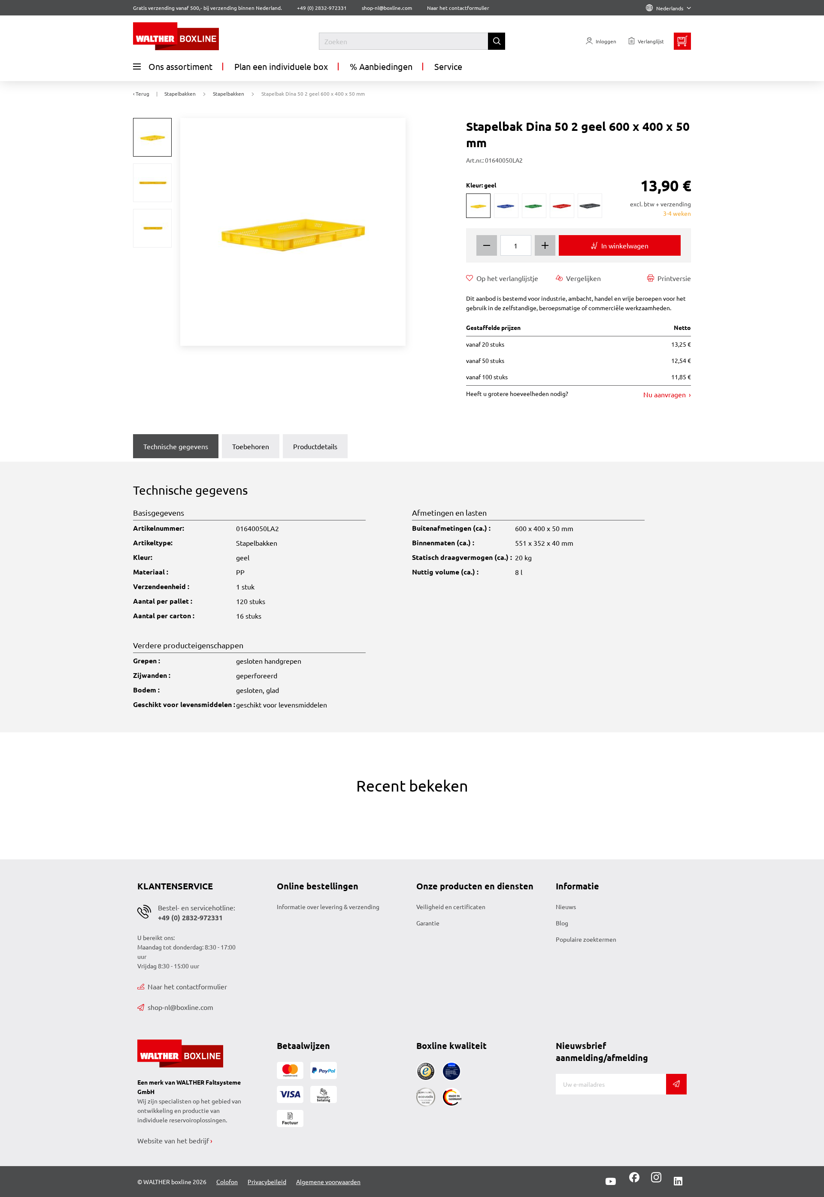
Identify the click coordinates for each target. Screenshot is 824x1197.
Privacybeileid (267, 1181)
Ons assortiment (180, 66)
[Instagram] (654, 1180)
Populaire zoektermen (586, 939)
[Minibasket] (682, 41)
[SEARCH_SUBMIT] (496, 41)
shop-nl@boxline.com (180, 1007)
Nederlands (669, 8)
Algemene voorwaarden (328, 1181)
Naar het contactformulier (458, 7)
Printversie (674, 278)
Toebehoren (250, 446)
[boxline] (203, 36)
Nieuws (566, 906)
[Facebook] (634, 1180)
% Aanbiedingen (381, 66)
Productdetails (315, 446)
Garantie (427, 923)
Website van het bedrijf (173, 1140)
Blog (562, 923)
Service (448, 66)
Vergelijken (583, 278)
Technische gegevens (175, 446)
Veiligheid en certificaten (450, 906)
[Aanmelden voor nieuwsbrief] (676, 1084)
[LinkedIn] (678, 1181)
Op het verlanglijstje (507, 278)
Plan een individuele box (281, 66)
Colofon (227, 1181)
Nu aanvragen (665, 394)
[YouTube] (610, 1181)
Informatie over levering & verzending (328, 906)
